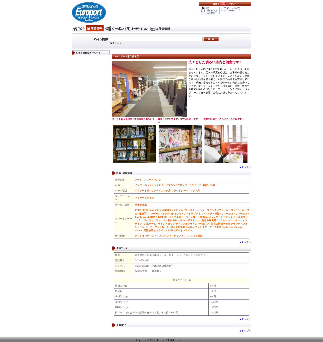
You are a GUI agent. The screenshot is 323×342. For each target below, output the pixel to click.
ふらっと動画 (208, 13)
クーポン (115, 28)
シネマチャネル (209, 10)
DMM (232, 10)
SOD (223, 10)
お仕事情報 (160, 28)
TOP (79, 28)
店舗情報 (95, 28)
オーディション (137, 28)
